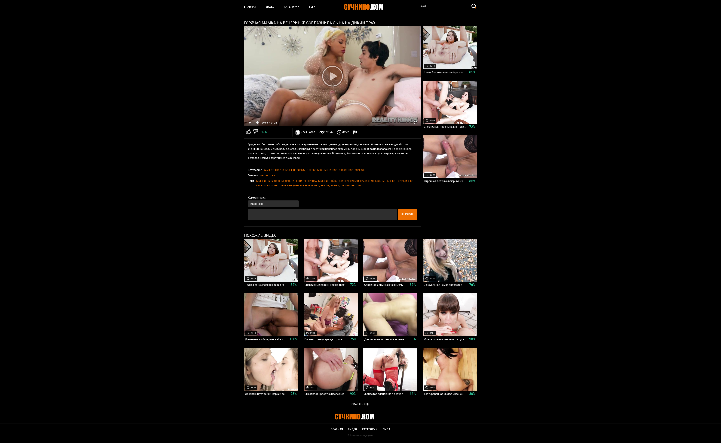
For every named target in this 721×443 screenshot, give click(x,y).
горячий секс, (405, 181)
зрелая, (325, 185)
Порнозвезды (357, 170)
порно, (276, 185)
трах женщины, (290, 185)
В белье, (311, 170)
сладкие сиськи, (349, 181)
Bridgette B (267, 175)
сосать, (345, 185)
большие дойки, (328, 181)
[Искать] (474, 6)
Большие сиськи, (295, 170)
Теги (312, 6)
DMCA (386, 429)
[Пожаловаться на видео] (355, 132)
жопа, (299, 181)
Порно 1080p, (340, 170)
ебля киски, (263, 185)
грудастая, (367, 181)
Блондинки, (324, 170)
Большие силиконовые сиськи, (275, 181)
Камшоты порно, (274, 170)
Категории (291, 6)
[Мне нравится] (248, 132)
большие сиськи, (385, 181)
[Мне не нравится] (255, 132)
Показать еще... (360, 404)
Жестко (356, 185)
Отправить (407, 214)
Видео (270, 6)
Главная (250, 6)
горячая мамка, (310, 185)
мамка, (335, 185)
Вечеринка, (310, 181)
